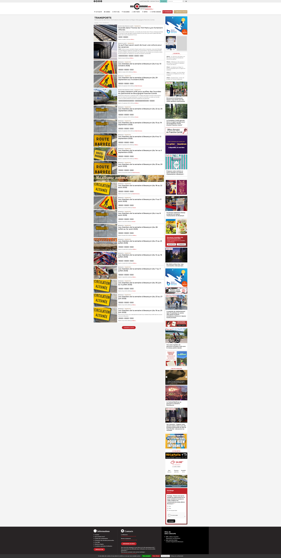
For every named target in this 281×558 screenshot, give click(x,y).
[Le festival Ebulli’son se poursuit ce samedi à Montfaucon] (176, 393)
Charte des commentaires (101, 538)
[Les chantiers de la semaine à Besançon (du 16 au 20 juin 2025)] (105, 314)
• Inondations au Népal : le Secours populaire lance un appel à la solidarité (175, 68)
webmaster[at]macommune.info (129, 553)
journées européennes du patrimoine (126, 100)
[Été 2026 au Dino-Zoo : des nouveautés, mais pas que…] (176, 255)
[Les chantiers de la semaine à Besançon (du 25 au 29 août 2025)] (105, 167)
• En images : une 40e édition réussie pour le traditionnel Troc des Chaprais (175, 74)
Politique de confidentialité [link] (177, 556)
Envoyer (171, 521)
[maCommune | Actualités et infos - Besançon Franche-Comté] (140, 6)
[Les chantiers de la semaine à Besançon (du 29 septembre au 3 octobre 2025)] (105, 81)
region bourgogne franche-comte (141, 100)
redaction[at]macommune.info (128, 536)
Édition (142, 8)
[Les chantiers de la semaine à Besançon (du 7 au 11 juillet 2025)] (105, 272)
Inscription (171, 244)
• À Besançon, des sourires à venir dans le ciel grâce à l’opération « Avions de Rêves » (175, 63)
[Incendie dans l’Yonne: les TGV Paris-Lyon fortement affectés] (105, 31)
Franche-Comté (122, 43)
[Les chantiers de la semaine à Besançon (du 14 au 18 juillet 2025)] (105, 258)
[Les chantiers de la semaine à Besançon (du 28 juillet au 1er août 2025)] (105, 230)
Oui (170, 506)
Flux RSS (97, 542)
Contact (97, 534)
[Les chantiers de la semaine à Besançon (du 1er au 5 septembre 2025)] (105, 153)
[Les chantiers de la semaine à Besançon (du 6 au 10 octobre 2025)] (105, 67)
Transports (137, 26)
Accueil (96, 22)
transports (126, 37)
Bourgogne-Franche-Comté (125, 26)
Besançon (121, 62)
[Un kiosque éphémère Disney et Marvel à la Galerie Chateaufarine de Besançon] (176, 203)
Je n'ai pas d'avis (173, 510)
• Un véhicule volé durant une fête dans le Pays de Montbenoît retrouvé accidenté (175, 58)
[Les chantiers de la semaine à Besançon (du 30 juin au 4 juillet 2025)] (105, 286)
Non (170, 508)
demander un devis (129, 543)
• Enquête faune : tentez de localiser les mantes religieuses (175, 78)
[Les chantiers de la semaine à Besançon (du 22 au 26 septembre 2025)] (105, 112)
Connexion (181, 244)
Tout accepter (146, 556)
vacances (137, 55)
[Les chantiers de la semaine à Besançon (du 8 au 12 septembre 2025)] (105, 140)
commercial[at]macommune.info (129, 540)
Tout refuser (156, 556)
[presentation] (166, 377)
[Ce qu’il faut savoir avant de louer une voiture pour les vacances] (105, 48)
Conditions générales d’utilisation (103, 546)
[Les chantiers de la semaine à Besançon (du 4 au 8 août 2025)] (105, 216)
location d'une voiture (123, 55)
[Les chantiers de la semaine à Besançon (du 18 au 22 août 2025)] (105, 189)
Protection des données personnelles (104, 540)
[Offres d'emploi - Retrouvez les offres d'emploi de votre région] (176, 133)
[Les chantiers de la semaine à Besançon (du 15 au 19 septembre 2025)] (105, 126)
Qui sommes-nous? (100, 536)
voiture (141, 55)
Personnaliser (165, 556)
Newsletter (99, 549)
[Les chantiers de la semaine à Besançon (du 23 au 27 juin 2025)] (105, 300)
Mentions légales (99, 544)
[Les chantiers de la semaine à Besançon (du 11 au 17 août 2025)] (105, 202)
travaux (131, 69)
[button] (183, 1)
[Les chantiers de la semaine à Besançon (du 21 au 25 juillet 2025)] (105, 244)
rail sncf (120, 37)
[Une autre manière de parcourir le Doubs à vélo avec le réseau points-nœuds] (176, 335)
